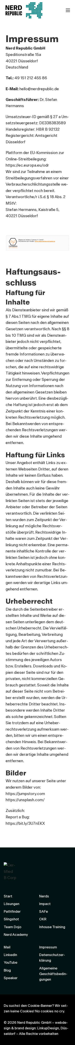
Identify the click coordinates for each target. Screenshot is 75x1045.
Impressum (48, 947)
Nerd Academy (16, 934)
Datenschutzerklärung (52, 957)
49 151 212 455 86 (30, 78)
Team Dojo (12, 927)
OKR (42, 919)
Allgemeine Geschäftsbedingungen (53, 974)
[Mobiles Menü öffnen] (68, 10)
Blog (7, 970)
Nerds (44, 896)
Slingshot (11, 919)
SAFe (43, 911)
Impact (45, 904)
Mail (7, 947)
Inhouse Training (52, 927)
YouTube (10, 962)
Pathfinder (12, 911)
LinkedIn (10, 955)
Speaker (11, 978)
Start (8, 896)
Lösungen (11, 904)
